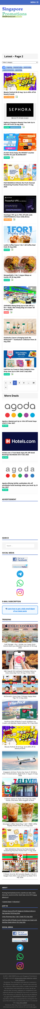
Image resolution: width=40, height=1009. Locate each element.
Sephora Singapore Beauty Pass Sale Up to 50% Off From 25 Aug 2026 (19, 123)
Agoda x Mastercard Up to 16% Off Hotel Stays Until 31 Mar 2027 (19, 422)
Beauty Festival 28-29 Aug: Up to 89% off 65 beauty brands (20, 93)
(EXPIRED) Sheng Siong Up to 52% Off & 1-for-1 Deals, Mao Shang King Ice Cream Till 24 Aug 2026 (19, 307)
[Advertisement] (20, 35)
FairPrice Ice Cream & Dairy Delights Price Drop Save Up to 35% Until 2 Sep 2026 (19, 370)
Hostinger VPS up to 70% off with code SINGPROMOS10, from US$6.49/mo (18, 216)
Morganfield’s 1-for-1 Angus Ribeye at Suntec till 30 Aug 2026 (17, 276)
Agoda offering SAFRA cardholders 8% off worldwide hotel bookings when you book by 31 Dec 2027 (20, 485)
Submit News (7, 902)
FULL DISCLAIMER (21, 1003)
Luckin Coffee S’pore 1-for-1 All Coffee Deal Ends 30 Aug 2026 (19, 246)
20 (33, 383)
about (25, 978)
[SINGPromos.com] (20, 12)
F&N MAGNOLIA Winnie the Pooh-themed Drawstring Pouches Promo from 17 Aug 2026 (19, 185)
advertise (29, 978)
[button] (34, 2)
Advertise (16, 902)
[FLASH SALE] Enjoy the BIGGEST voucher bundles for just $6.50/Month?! (19, 154)
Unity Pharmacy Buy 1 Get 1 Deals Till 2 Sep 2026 (17, 917)
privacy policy (19, 978)
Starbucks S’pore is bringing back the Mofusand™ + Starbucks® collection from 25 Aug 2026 (20, 340)
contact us (22, 980)
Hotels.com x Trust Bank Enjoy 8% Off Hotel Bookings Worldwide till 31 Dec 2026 (18, 454)
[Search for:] (20, 546)
